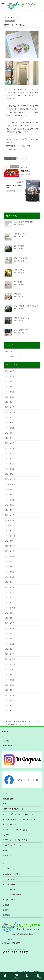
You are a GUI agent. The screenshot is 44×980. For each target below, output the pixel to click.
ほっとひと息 (10, 21)
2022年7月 (9, 623)
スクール (6, 804)
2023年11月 (10, 541)
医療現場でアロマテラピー (24, 222)
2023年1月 (9, 592)
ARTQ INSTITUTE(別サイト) (13, 809)
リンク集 (5, 741)
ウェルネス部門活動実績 (12, 894)
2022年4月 (9, 638)
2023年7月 (9, 561)
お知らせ (8, 351)
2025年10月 (10, 422)
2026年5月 (9, 386)
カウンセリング (9, 869)
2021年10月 (10, 669)
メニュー (6, 863)
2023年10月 (10, 546)
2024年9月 (9, 489)
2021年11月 (10, 664)
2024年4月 (9, 515)
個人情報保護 (7, 745)
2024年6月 (9, 505)
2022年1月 (9, 654)
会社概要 (6, 905)
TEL (27, 978)
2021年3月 (9, 705)
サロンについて (9, 879)
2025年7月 (9, 438)
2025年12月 (10, 412)
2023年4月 (9, 577)
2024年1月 (9, 530)
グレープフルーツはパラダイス (26, 306)
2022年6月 (9, 628)
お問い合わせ (7, 731)
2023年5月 (9, 572)
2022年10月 (10, 608)
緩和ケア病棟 (19, 246)
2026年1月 (9, 407)
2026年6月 (9, 381)
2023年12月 (10, 536)
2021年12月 (10, 659)
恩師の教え (25, 171)
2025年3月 (9, 458)
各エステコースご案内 (11, 874)
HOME (5, 794)
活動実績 (6, 910)
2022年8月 (9, 618)
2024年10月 (10, 484)
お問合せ (16, 978)
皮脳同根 (17, 294)
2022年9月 (9, 613)
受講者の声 (7, 855)
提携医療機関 (8, 799)
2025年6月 (9, 443)
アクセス (5, 736)
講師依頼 (6, 915)
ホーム (5, 978)
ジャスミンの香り (21, 330)
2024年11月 (10, 479)
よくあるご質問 (9, 884)
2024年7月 (9, 500)
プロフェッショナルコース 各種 (15, 840)
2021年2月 (9, 710)
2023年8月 (9, 556)
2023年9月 (9, 551)
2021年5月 (9, 695)
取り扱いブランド (9, 899)
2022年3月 (9, 644)
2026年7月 (9, 376)
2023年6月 (9, 566)
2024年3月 (9, 520)
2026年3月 (9, 397)
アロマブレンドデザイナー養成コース (17, 830)
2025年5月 (9, 448)
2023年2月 (9, 587)
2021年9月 (9, 674)
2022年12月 (10, 597)
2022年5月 (9, 633)
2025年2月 (9, 464)
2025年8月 (9, 433)
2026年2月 (9, 402)
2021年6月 (9, 690)
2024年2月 (9, 525)
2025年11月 (10, 417)
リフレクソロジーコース (12, 845)
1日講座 (6, 835)
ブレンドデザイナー (21, 258)
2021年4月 (9, 700)
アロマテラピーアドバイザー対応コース (18, 814)
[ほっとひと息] (11, 170)
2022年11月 (10, 602)
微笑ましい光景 (20, 234)
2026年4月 (9, 392)
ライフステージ (20, 282)
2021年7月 (9, 685)
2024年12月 (10, 474)
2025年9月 (9, 428)
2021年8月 (9, 680)
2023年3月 (9, 582)
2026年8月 (9, 371)
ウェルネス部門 (9, 889)
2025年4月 (9, 453)
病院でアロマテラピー (22, 318)
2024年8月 (9, 494)
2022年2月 (9, 649)
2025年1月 (9, 469)
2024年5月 (9, 510)
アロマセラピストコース (12, 824)
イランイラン (19, 270)
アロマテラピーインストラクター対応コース (20, 819)
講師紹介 (6, 850)
